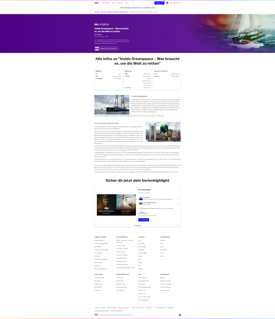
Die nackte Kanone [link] (121, 261)
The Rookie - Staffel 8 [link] (122, 248)
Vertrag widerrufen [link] (143, 281)
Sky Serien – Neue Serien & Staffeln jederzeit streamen (114, 12)
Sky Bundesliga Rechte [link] (144, 287)
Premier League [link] (142, 253)
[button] (158, 198)
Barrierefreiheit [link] (149, 307)
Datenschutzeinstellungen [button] (137, 307)
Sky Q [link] (161, 253)
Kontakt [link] (103, 307)
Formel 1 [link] (140, 256)
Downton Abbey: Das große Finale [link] (125, 267)
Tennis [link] (140, 262)
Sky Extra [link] (96, 265)
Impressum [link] (97, 307)
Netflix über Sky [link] (142, 277)
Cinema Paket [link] (98, 253)
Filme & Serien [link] (106, 3)
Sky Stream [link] (120, 3)
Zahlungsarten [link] (170, 307)
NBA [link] (139, 265)
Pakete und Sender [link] (165, 281)
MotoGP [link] (140, 269)
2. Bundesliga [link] (142, 246)
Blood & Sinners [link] (120, 252)
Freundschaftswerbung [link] (100, 259)
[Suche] (171, 3)
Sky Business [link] (119, 284)
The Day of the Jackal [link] (122, 264)
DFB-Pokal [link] (141, 250)
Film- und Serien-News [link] (144, 296)
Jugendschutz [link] (98, 284)
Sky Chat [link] (162, 277)
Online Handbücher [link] (165, 287)
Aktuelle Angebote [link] (99, 240)
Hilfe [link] (126, 3)
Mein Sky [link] (162, 240)
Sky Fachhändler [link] (164, 290)
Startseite (96, 12)
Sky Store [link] (118, 277)
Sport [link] (113, 3)
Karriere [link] (96, 281)
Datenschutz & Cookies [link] (123, 307)
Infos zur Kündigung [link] (165, 284)
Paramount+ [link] (141, 290)
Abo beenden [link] (142, 284)
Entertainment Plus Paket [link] (101, 250)
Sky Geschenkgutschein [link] (100, 269)
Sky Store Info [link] (98, 262)
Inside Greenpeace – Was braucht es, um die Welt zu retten (143, 12)
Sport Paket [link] (97, 246)
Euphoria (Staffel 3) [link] (121, 258)
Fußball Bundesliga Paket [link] (101, 243)
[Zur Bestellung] (116, 205)
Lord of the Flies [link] (120, 245)
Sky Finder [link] (119, 290)
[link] (96, 2)
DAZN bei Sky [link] (141, 293)
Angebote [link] (158, 3)
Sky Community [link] (120, 287)
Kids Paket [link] (97, 256)
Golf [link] (139, 259)
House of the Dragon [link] (122, 255)
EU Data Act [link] (97, 290)
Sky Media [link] (97, 287)
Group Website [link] (98, 277)
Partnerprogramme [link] (143, 300)
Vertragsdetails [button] (137, 225)
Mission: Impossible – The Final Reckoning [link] (124, 241)
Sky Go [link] (162, 256)
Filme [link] (161, 243)
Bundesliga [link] (141, 243)
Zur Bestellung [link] (144, 220)
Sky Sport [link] (119, 281)
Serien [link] (162, 246)
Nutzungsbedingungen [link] (159, 307)
